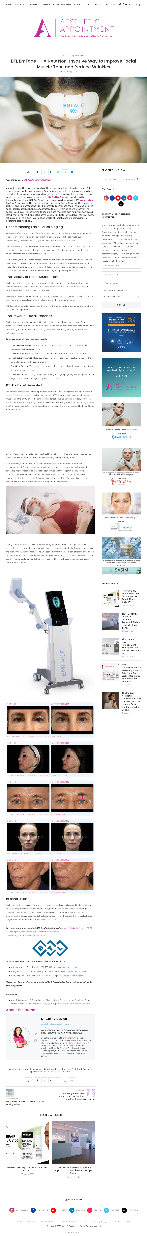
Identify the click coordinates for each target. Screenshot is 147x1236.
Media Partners (70, 1221)
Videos (80, 4)
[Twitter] (136, 4)
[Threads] (140, 4)
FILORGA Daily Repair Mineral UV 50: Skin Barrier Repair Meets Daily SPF (131, 596)
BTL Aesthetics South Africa (36, 180)
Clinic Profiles (68, 4)
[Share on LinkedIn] (51, 172)
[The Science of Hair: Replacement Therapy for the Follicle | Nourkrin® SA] (110, 646)
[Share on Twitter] (44, 172)
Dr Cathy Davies (65, 72)
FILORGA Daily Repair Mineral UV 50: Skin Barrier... (27, 1169)
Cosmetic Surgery (50, 4)
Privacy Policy (100, 1221)
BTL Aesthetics (84, 200)
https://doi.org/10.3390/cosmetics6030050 (72, 1003)
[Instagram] (120, 4)
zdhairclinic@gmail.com (51, 1024)
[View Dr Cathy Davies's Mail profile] (35, 1040)
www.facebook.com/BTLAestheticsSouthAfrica (37, 931)
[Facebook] (123, 4)
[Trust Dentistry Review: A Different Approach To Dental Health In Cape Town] (73, 1142)
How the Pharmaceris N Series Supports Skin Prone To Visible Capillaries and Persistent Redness (131, 673)
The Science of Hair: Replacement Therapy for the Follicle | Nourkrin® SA (131, 646)
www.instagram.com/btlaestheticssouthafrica (27, 935)
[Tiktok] (133, 4)
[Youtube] (126, 4)
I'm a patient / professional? (115, 290)
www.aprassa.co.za (49, 919)
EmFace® (39, 200)
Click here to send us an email (56, 1071)
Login (127, 1221)
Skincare (34, 4)
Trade (88, 4)
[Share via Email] (72, 172)
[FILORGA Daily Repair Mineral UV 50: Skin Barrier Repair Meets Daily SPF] (27, 1142)
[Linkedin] (129, 4)
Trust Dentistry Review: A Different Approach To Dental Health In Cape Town (73, 1170)
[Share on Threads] (65, 172)
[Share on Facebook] (37, 172)
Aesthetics (20, 4)
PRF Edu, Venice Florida (76, 1043)
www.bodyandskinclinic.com (73, 971)
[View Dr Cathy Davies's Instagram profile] (35, 1034)
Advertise (99, 4)
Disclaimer (116, 1221)
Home (8, 4)
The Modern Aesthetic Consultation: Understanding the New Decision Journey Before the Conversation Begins (131, 701)
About (19, 1221)
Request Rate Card (49, 1221)
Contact (110, 4)
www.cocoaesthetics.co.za (66, 967)
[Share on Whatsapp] (58, 172)
